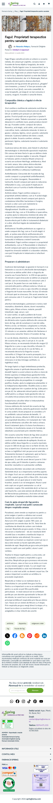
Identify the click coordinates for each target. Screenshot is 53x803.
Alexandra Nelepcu (23, 46)
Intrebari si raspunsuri (21, 50)
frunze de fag (20, 629)
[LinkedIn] (44, 635)
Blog (16, 11)
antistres (10, 623)
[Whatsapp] (7, 643)
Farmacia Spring (7, 11)
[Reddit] (37, 635)
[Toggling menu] (3, 4)
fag (8, 629)
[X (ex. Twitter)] (7, 635)
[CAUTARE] (35, 4)
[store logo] (11, 4)
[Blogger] (22, 635)
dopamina (22, 623)
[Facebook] (14, 635)
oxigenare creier (38, 623)
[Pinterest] (29, 635)
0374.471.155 (42, 725)
